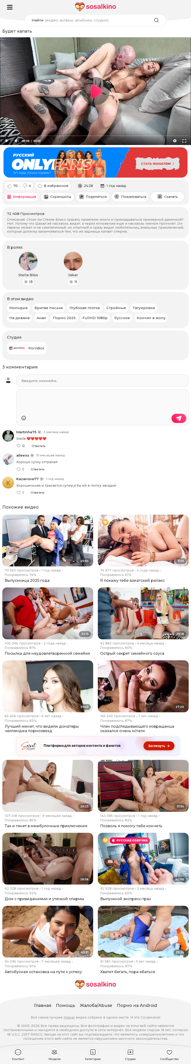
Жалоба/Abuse (96, 1005)
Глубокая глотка (84, 308)
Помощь (65, 1005)
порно (69, 1017)
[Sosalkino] (95, 6)
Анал (41, 318)
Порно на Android (137, 1005)
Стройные (116, 308)
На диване (19, 318)
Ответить (38, 446)
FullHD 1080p (95, 318)
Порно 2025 (64, 318)
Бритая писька (48, 308)
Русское (122, 318)
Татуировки (144, 308)
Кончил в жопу (151, 318)
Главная (42, 1005)
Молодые (18, 308)
